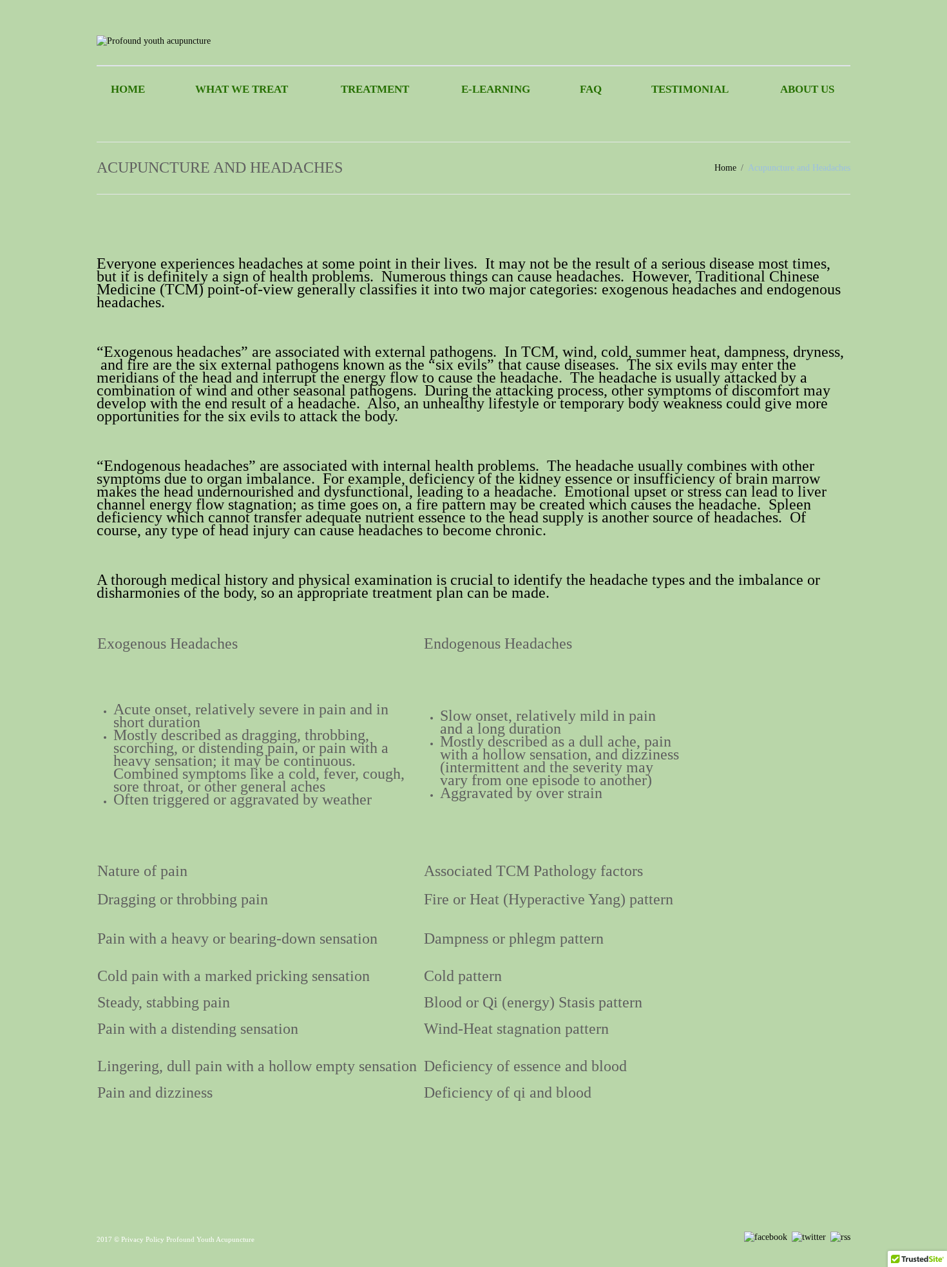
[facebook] (765, 1236)
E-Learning (495, 89)
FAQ (591, 89)
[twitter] (809, 1236)
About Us (807, 89)
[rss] (840, 1236)
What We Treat (241, 89)
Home (128, 89)
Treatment (375, 89)
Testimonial (690, 89)
